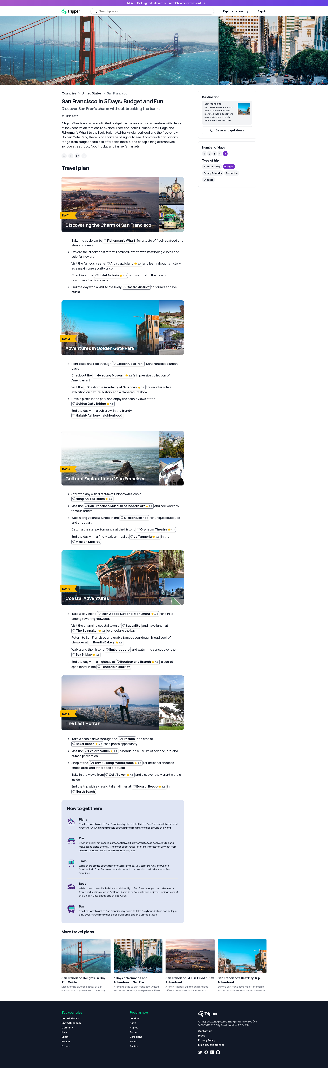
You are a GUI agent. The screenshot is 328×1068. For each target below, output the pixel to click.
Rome (133, 1032)
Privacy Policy (206, 1040)
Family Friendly (213, 173)
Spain (65, 1036)
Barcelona (136, 1036)
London (134, 1018)
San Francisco (117, 93)
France (66, 1046)
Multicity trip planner (211, 1044)
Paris (133, 1023)
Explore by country (235, 11)
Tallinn (134, 1046)
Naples (134, 1027)
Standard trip (212, 166)
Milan (133, 1041)
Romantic (232, 173)
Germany (67, 1027)
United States (91, 93)
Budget (228, 166)
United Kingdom (71, 1023)
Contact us (205, 1031)
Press (201, 1035)
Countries (69, 93)
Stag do (208, 179)
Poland (66, 1041)
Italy (64, 1032)
